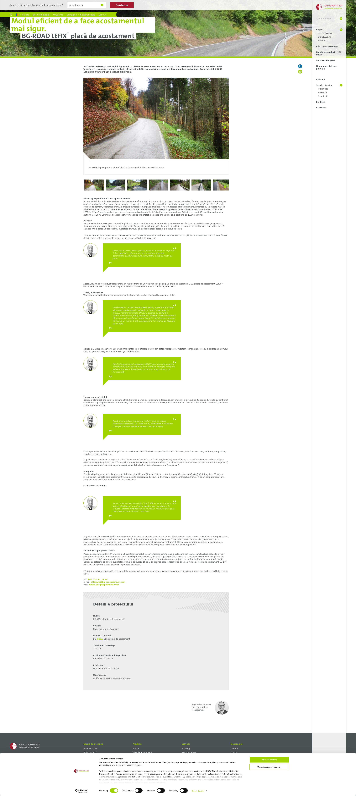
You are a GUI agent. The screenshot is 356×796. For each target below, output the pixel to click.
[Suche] (341, 19)
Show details (197, 791)
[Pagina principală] (45, 746)
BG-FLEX (322, 40)
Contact (102, 14)
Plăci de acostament (327, 46)
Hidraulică (323, 89)
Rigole (319, 29)
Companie (72, 14)
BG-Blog (320, 102)
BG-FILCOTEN (325, 33)
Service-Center (324, 85)
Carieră (25, 14)
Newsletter (58, 14)
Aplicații (320, 79)
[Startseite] (11, 15)
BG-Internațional (41, 14)
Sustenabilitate (87, 14)
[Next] (225, 127)
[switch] (139, 790)
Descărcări (323, 96)
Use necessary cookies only (269, 767)
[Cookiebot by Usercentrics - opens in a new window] (81, 791)
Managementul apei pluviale (326, 67)
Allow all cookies (269, 760)
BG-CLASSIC (324, 37)
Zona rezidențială (325, 60)
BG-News (321, 107)
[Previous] (87, 127)
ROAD (100, 639)
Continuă (122, 5)
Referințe (322, 92)
